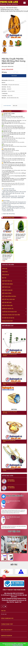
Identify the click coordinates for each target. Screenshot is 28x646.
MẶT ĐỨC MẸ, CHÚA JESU (8, 299)
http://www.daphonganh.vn (7, 151)
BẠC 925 (4, 277)
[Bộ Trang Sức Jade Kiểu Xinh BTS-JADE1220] (14, 341)
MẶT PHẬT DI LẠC (6, 287)
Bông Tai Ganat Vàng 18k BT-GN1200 (9, 470)
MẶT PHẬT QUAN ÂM (7, 290)
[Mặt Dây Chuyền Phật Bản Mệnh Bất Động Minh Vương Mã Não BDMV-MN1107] (7, 247)
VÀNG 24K (4, 268)
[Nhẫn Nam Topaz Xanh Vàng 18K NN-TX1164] (14, 398)
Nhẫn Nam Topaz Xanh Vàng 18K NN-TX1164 (10, 412)
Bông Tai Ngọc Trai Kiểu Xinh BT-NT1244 (9, 383)
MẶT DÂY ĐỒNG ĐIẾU (7, 305)
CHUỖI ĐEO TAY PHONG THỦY (9, 311)
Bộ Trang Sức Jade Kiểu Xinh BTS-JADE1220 (10, 355)
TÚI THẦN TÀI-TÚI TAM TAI (8, 318)
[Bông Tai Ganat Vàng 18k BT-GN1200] (14, 455)
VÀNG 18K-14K (5, 274)
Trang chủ (2, 7)
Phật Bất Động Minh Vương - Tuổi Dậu (10, 9)
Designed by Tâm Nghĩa (18, 645)
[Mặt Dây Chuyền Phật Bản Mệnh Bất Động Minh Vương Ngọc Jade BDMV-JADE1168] (20, 226)
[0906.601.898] (5, 577)
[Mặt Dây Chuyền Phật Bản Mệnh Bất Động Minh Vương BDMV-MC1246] (7, 226)
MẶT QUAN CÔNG (6, 293)
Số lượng (4, 72)
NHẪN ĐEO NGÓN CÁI (7, 308)
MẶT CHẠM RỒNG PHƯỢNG (9, 296)
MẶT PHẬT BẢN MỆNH (11, 7)
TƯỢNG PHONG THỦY (7, 321)
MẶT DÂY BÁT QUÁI (6, 302)
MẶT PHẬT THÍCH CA (7, 281)
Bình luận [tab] (15, 105)
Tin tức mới (3, 614)
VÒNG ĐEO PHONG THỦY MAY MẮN (11, 314)
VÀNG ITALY (5, 271)
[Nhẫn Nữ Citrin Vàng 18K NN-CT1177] (14, 427)
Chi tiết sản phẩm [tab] (7, 105)
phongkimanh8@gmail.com (18, 158)
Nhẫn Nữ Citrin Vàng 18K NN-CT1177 (9, 441)
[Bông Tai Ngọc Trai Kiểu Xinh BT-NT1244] (14, 369)
